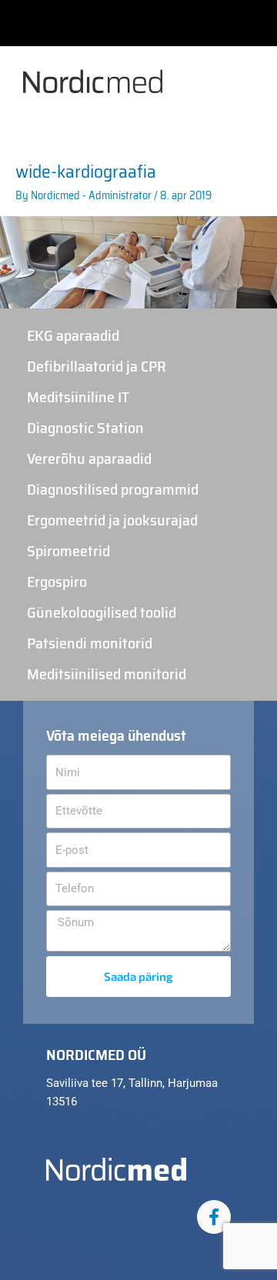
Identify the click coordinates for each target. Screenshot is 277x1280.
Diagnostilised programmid (113, 489)
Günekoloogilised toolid (101, 612)
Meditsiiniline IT (78, 397)
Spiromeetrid (68, 550)
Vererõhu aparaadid (89, 458)
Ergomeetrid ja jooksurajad (112, 520)
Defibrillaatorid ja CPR (96, 366)
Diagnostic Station (85, 427)
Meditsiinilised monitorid (106, 674)
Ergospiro (57, 581)
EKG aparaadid (73, 335)
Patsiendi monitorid (89, 643)
